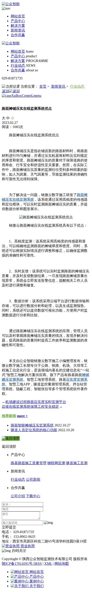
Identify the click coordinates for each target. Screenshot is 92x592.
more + (22, 416)
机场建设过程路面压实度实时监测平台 (35, 402)
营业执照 (28, 546)
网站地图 (61, 563)
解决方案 (18, 25)
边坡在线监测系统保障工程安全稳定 (30, 406)
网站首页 (18, 16)
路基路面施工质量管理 (28, 463)
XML (48, 563)
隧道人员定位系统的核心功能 (34, 430)
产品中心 (18, 21)
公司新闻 (33, 479)
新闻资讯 (18, 30)
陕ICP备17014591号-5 (18, 563)
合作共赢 (18, 35)
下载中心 (33, 496)
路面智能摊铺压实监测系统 (32, 425)
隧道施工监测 (77, 463)
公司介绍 (18, 496)
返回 (5, 91)
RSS (38, 563)
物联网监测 (56, 463)
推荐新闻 (9, 416)
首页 (42, 86)
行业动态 (18, 65)
